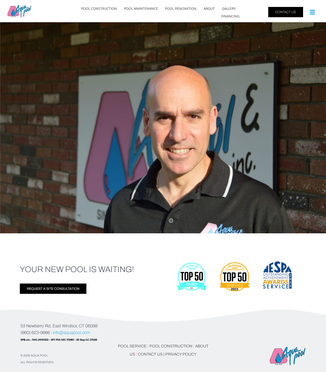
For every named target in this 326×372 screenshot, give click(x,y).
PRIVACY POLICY (180, 354)
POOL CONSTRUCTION (170, 346)
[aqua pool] (19, 7)
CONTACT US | (151, 354)
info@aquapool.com (71, 332)
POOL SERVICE (132, 346)
